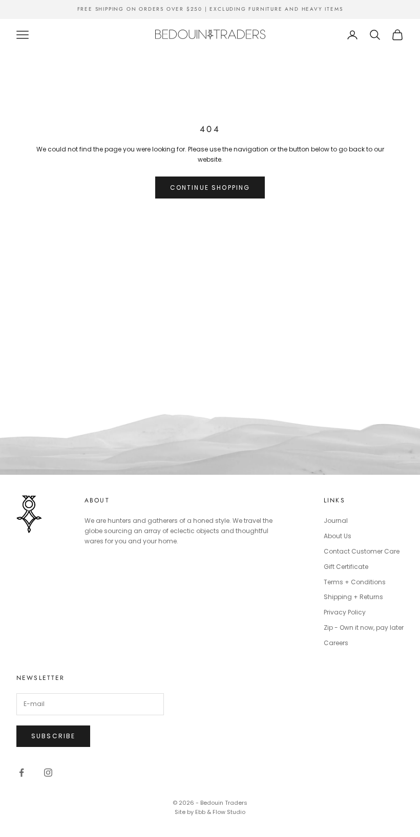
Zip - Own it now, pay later (364, 627)
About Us (337, 536)
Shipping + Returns (353, 596)
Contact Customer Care (362, 551)
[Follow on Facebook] (21, 772)
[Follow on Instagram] (48, 772)
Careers (336, 642)
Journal (336, 520)
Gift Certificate (346, 566)
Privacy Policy (345, 612)
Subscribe (53, 736)
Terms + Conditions (355, 582)
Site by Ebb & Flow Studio (210, 812)
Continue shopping (210, 187)
